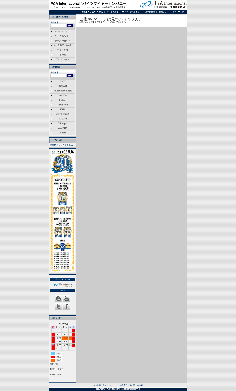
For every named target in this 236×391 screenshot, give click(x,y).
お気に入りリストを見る (92, 12)
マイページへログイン (132, 12)
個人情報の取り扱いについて (105, 385)
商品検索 (54, 22)
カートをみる (113, 12)
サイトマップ (178, 12)
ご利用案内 (150, 12)
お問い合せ (164, 12)
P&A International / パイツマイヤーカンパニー (89, 3)
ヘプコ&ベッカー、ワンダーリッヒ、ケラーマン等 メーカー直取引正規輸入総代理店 (88, 7)
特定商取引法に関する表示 (131, 385)
